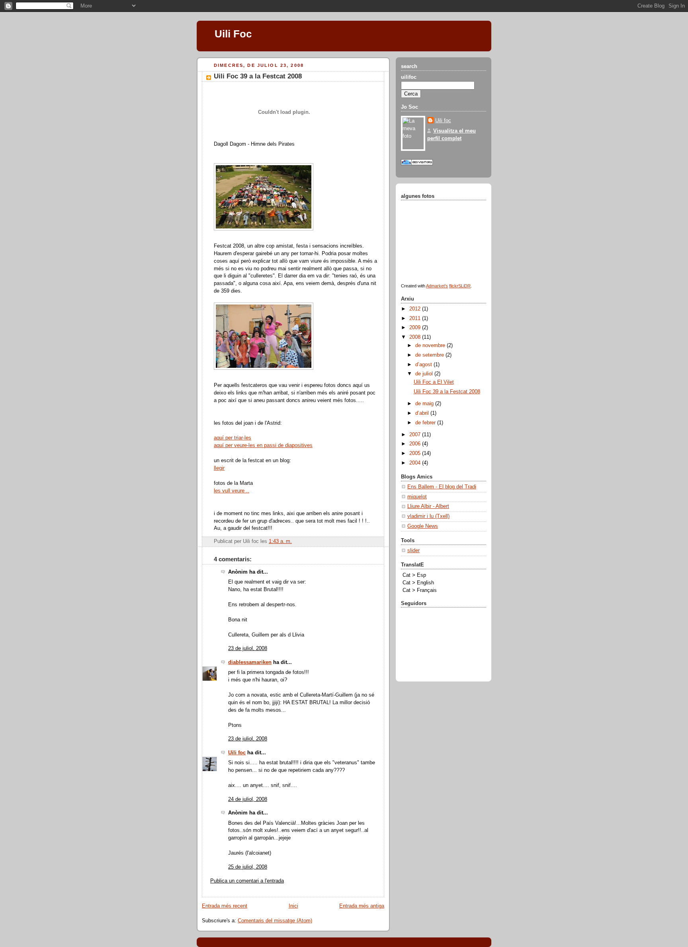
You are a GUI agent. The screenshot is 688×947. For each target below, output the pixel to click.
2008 (415, 337)
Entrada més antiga (361, 906)
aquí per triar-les (232, 438)
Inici (293, 906)
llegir (219, 468)
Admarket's (437, 285)
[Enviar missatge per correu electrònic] (294, 541)
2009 (415, 327)
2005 (415, 453)
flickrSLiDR (460, 285)
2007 (415, 434)
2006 (415, 444)
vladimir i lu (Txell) (428, 516)
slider (413, 550)
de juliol (424, 374)
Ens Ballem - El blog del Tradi (441, 487)
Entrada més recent (224, 906)
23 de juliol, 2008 (247, 648)
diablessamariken (250, 662)
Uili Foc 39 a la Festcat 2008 (258, 76)
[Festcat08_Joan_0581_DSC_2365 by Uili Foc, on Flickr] (263, 231)
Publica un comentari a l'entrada (247, 881)
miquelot (417, 497)
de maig (425, 403)
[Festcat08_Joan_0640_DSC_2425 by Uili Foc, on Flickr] (263, 370)
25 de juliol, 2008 (247, 867)
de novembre (431, 345)
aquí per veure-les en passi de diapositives (263, 445)
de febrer (426, 423)
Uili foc (237, 753)
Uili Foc (233, 34)
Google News (422, 526)
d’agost (424, 364)
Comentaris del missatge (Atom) (275, 921)
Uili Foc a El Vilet (434, 382)
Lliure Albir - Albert (428, 506)
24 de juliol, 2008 (247, 799)
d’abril (422, 413)
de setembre (430, 355)
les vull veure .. (231, 491)
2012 (415, 309)
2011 (415, 318)
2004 (415, 463)
